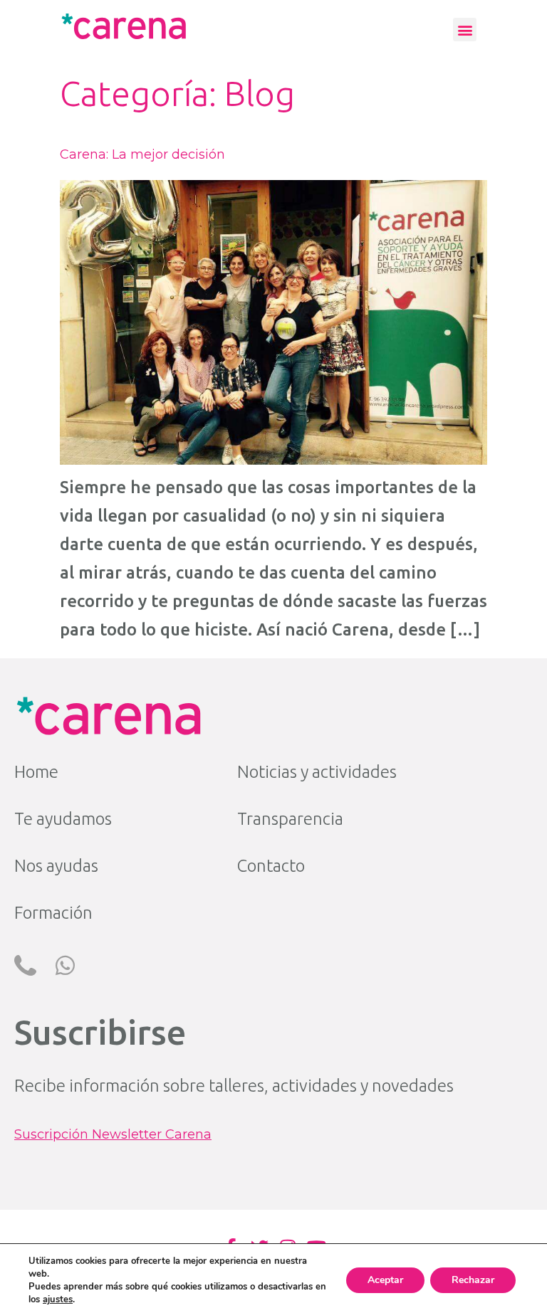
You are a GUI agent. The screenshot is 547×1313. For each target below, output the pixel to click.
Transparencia (290, 818)
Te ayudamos (63, 818)
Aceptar (385, 1280)
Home (36, 771)
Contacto (271, 865)
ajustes (58, 1299)
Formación (53, 912)
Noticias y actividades (317, 771)
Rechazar (473, 1280)
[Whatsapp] (65, 965)
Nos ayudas (56, 865)
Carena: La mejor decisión (142, 154)
